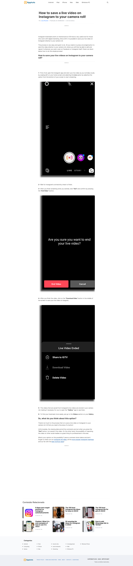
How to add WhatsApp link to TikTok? (101, 523)
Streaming (55, 549)
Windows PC (86, 2)
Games (25, 549)
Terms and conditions (51, 559)
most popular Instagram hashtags (83, 439)
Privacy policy (40, 559)
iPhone (64, 2)
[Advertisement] (66, 474)
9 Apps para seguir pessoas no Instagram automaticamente (42, 510)
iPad (58, 2)
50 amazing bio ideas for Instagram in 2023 (72, 523)
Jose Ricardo (44, 20)
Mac (71, 2)
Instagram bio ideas (60, 439)
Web (77, 2)
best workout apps (58, 441)
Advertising (76, 559)
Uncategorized (71, 544)
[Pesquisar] (107, 2)
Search (93, 2)
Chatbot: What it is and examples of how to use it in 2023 (42, 524)
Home (59, 559)
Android (50, 2)
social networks (56, 546)
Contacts (68, 559)
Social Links (56, 544)
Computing (26, 546)
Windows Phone (86, 544)
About (63, 559)
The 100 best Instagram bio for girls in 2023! (101, 509)
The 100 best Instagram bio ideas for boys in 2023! (72, 509)
